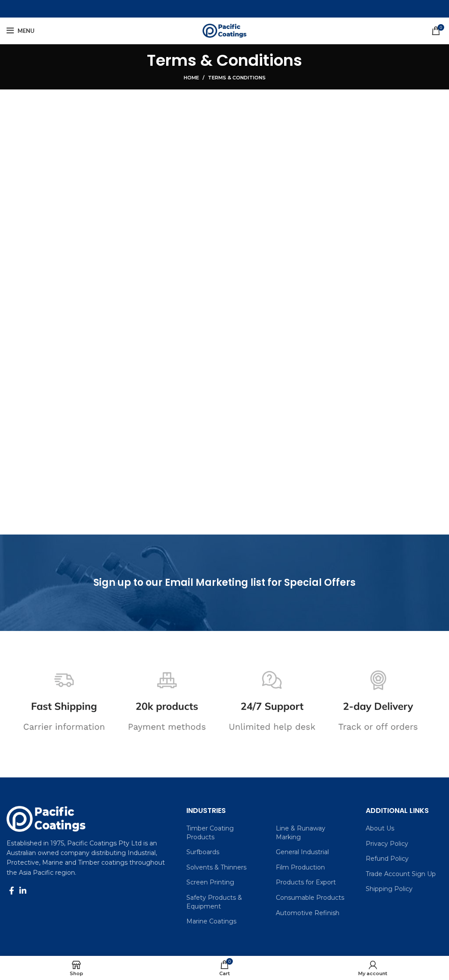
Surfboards (202, 852)
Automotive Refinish (307, 913)
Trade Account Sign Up (401, 874)
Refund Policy (387, 858)
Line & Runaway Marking (300, 832)
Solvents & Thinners (216, 867)
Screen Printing (210, 882)
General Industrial (302, 852)
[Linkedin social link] (23, 890)
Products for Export (306, 882)
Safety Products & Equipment (214, 902)
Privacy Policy (387, 844)
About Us (380, 828)
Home (191, 78)
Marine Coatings (211, 921)
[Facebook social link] (12, 890)
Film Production (300, 867)
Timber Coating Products (210, 832)
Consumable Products (310, 898)
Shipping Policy (389, 889)
